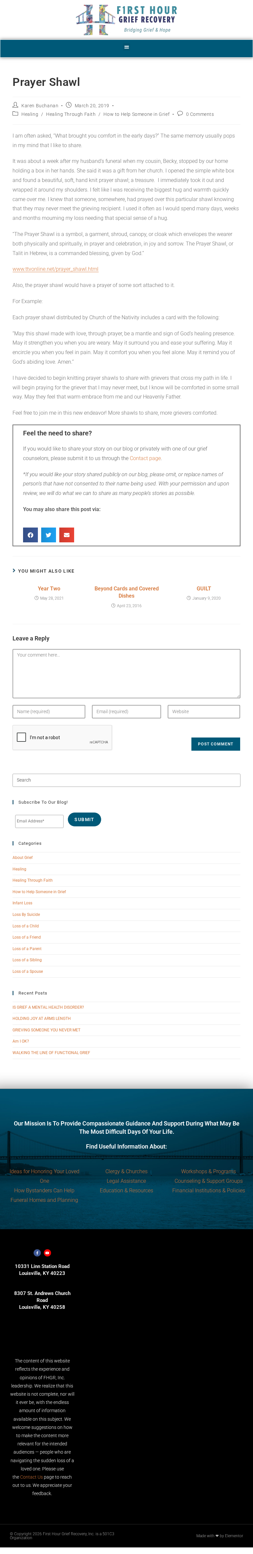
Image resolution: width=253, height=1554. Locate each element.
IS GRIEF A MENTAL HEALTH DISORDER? (48, 1007)
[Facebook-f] (37, 1252)
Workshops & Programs (208, 1171)
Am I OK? (21, 1041)
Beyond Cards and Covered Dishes (127, 592)
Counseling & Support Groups (209, 1181)
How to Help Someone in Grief (136, 114)
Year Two (49, 588)
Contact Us (31, 1477)
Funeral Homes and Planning (44, 1200)
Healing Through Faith (71, 114)
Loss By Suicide (26, 914)
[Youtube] (47, 1252)
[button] (126, 47)
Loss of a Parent (27, 948)
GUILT (204, 588)
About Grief (23, 857)
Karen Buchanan (39, 105)
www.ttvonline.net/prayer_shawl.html (55, 269)
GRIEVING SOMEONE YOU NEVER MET (46, 1030)
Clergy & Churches (126, 1171)
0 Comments (200, 114)
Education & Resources (126, 1190)
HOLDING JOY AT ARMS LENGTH (42, 1018)
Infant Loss (22, 903)
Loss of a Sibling (27, 960)
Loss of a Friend (27, 937)
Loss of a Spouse (28, 971)
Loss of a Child (26, 926)
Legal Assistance (126, 1181)
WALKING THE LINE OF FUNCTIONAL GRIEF (51, 1052)
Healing (29, 114)
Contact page (145, 458)
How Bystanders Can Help (44, 1190)
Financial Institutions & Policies (208, 1190)
